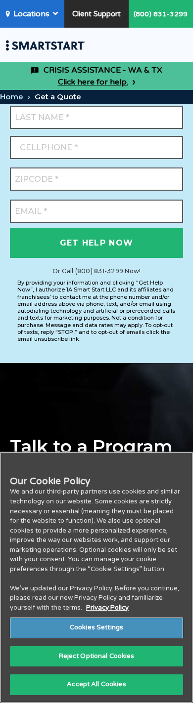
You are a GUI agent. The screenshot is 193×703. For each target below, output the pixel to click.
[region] (96, 577)
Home (11, 96)
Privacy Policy (107, 608)
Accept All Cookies (96, 684)
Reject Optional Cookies (97, 656)
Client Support (96, 13)
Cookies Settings (96, 627)
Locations (31, 14)
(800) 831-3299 (161, 14)
